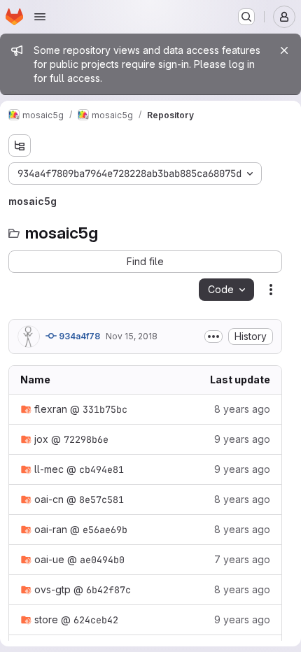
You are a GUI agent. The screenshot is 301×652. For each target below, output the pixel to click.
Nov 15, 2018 (132, 336)
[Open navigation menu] (40, 17)
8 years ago (242, 409)
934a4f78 (78, 336)
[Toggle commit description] (213, 336)
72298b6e (86, 439)
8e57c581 (101, 499)
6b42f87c (108, 589)
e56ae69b (105, 529)
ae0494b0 (102, 559)
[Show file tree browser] (19, 145)
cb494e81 (101, 469)
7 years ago (242, 559)
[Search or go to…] (246, 16)
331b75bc (105, 409)
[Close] (284, 50)
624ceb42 (96, 620)
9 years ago (242, 439)
